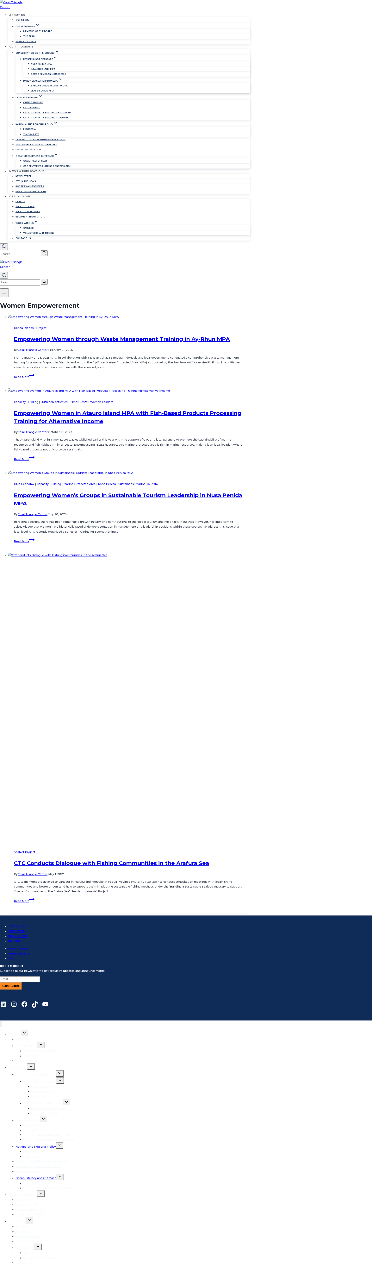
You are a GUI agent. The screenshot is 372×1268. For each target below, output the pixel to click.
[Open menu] (4, 292)
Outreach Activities (54, 402)
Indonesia (29, 129)
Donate (20, 201)
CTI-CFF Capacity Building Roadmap (45, 117)
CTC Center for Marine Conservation (47, 166)
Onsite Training (33, 102)
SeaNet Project (24, 852)
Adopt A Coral (25, 206)
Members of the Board (38, 31)
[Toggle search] (4, 246)
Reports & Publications (31, 191)
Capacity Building (26, 402)
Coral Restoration (28, 149)
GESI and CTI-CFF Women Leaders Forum (40, 139)
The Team (29, 36)
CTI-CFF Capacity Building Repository (47, 112)
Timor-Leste (31, 134)
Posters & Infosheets (30, 186)
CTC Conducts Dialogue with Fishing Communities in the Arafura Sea (111, 863)
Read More (24, 377)
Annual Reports (26, 41)
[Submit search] (44, 253)
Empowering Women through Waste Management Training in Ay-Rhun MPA (122, 339)
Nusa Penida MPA (41, 64)
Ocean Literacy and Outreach (36, 1178)
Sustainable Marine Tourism (138, 484)
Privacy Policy (19, 954)
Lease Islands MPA (42, 90)
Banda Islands (24, 328)
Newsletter (23, 176)
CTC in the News (26, 181)
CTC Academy (31, 107)
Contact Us (23, 238)
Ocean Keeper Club (35, 161)
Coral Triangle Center (32, 350)
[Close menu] (1, 1024)
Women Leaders (101, 402)
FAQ (11, 958)
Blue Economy (24, 484)
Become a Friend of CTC (30, 216)
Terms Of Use (17, 949)
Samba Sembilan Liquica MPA (48, 74)
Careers (28, 228)
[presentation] (129, 317)
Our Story (22, 20)
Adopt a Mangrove (28, 211)
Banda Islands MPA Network (49, 85)
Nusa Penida (107, 484)
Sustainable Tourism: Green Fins (36, 144)
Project (41, 328)
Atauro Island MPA (43, 69)
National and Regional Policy (36, 1146)
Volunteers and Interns (38, 233)
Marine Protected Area (80, 484)
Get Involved (18, 936)
